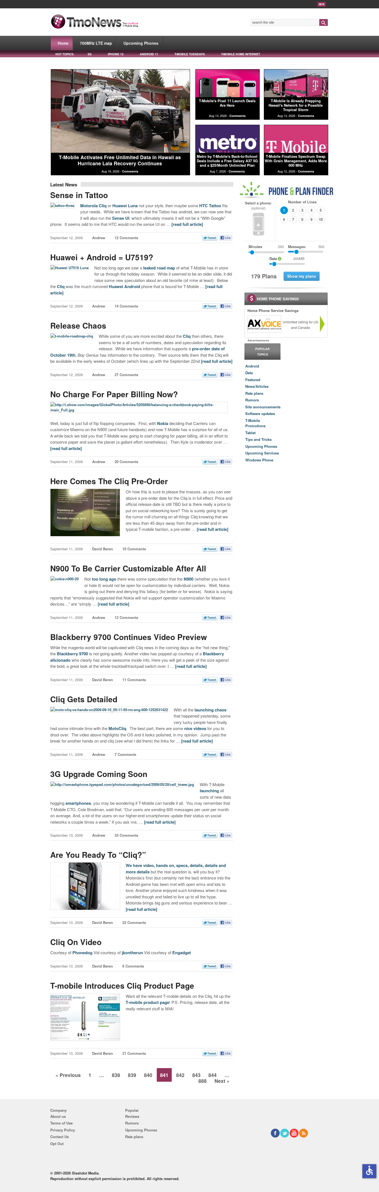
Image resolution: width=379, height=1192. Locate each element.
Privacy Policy (62, 1130)
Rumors (252, 400)
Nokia (162, 423)
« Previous (68, 1074)
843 (196, 1074)
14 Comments (126, 306)
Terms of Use (61, 1123)
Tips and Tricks (258, 439)
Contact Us (59, 1136)
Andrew (98, 237)
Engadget (181, 952)
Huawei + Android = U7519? (101, 257)
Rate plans (254, 393)
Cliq (61, 286)
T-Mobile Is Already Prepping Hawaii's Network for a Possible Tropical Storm (296, 105)
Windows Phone (259, 460)
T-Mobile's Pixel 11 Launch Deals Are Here (227, 103)
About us (58, 1116)
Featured (252, 379)
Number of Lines (302, 202)
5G (90, 54)
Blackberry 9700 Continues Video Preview (128, 637)
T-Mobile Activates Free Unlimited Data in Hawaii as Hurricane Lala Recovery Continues (120, 160)
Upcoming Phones (140, 43)
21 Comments (134, 1053)
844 (212, 1074)
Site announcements (263, 406)
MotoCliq (117, 728)
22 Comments (134, 922)
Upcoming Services (262, 453)
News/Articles (257, 386)
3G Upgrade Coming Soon (98, 773)
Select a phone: (258, 205)
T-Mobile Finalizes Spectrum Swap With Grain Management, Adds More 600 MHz (296, 161)
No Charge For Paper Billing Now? (114, 394)
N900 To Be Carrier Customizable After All (128, 568)
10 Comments (134, 548)
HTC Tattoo (210, 206)
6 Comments (133, 966)
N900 (188, 579)
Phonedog (82, 952)
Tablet (250, 432)
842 (180, 1074)
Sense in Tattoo (79, 195)
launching (209, 791)
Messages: (306, 246)
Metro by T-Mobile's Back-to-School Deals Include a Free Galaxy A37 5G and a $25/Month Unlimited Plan (227, 161)
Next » (221, 1080)
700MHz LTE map (96, 43)
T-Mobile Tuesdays (190, 54)
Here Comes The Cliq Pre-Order (109, 481)
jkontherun (132, 952)
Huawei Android (124, 286)
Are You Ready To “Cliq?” (98, 854)
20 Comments (126, 461)
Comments (130, 171)
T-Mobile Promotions (255, 423)
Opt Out (57, 1143)
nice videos (195, 728)
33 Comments (126, 835)
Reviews (132, 1116)
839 (132, 1074)
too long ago (103, 579)
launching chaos (210, 710)
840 (148, 1074)
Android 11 (149, 54)
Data (249, 372)
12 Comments (126, 237)
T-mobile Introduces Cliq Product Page (122, 985)
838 (116, 1074)
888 (202, 1080)
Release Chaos (78, 325)
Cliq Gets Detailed (83, 699)
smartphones (77, 803)
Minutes (255, 246)
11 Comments (134, 679)
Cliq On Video (76, 942)
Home (63, 43)
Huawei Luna (125, 206)
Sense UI (120, 218)
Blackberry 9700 (72, 654)
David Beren (102, 548)
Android (252, 366)
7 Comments (125, 754)
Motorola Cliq (93, 206)
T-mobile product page (147, 1002)
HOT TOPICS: (64, 54)
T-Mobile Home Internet (240, 54)
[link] (264, 324)
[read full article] (187, 224)
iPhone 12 (115, 54)
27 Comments (126, 374)
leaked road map (159, 268)
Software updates (260, 413)
